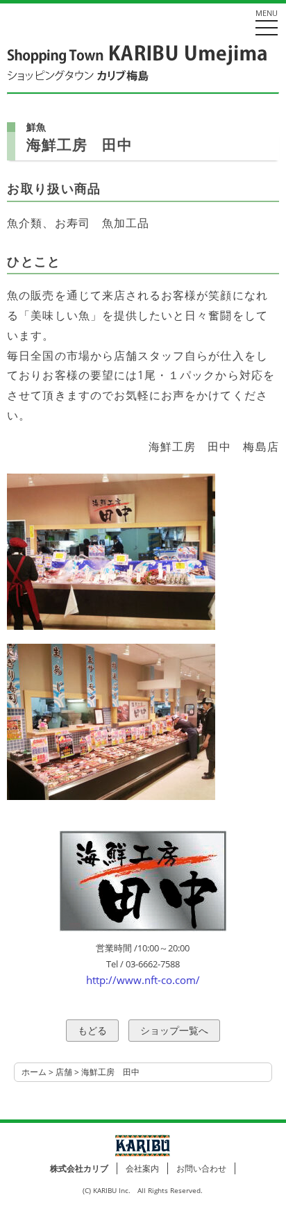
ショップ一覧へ (174, 1030)
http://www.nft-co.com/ (143, 980)
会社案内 (142, 1168)
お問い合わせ (201, 1168)
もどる (92, 1030)
